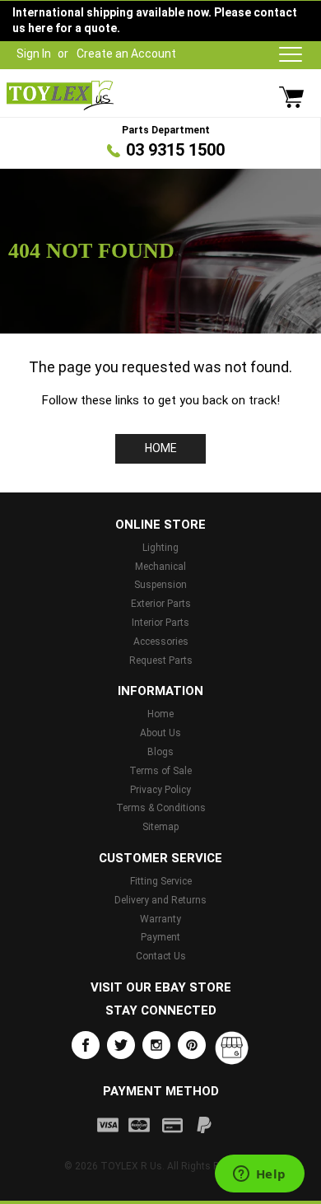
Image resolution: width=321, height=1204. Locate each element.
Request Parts (161, 660)
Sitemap (160, 827)
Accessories (160, 641)
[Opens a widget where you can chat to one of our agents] (259, 1175)
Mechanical (160, 566)
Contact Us (161, 956)
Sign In (33, 53)
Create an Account (126, 53)
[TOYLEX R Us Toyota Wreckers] (60, 95)
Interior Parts (160, 622)
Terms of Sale (160, 771)
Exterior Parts (161, 603)
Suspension (160, 584)
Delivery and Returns (160, 900)
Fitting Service (161, 881)
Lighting (160, 547)
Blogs (160, 752)
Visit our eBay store (161, 987)
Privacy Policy (160, 790)
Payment (160, 937)
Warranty (160, 919)
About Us (160, 733)
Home (161, 448)
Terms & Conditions (161, 808)
